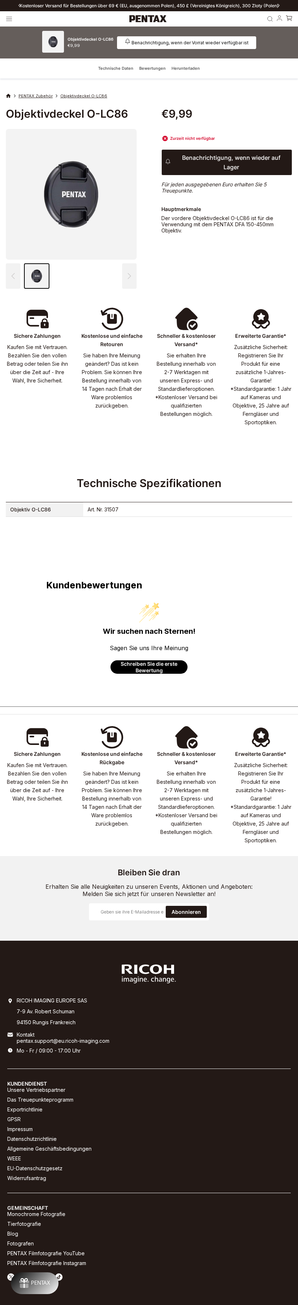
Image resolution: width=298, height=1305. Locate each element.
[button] (129, 276)
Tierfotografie (24, 1224)
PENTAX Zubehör (36, 95)
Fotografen (20, 1243)
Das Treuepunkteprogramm (40, 1100)
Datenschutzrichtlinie (32, 1139)
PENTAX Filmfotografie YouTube (46, 1253)
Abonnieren (186, 912)
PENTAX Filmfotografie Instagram (46, 1263)
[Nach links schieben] (19, 5)
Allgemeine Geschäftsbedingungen (49, 1149)
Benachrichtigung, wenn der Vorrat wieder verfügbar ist (190, 42)
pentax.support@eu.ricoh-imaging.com (63, 1041)
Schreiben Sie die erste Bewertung (149, 667)
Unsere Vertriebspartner (36, 1090)
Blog (12, 1234)
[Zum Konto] (279, 19)
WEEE (14, 1158)
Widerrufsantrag (26, 1178)
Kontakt (26, 1035)
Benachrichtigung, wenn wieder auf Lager (231, 162)
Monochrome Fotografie (36, 1214)
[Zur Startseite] (148, 19)
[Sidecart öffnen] (289, 19)
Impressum (20, 1129)
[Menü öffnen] (9, 19)
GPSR (14, 1119)
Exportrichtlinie (25, 1109)
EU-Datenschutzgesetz (35, 1168)
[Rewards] (35, 1283)
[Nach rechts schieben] (279, 5)
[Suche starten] (270, 19)
